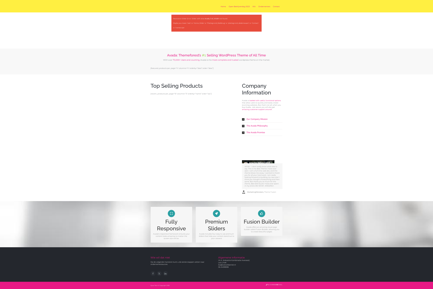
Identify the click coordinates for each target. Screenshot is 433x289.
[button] (262, 119)
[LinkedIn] (165, 273)
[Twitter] (159, 273)
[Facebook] (153, 273)
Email (280, 285)
